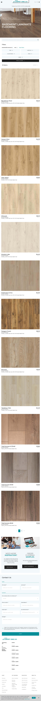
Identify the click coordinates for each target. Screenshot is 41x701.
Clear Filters (21, 47)
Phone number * (5, 602)
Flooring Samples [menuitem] (13, 681)
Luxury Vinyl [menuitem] (4, 680)
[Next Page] (24, 530)
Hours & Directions (4, 650)
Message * (4, 616)
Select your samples (29, 566)
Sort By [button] (34, 65)
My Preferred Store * (25, 609)
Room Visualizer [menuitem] (15, 678)
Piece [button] (29, 53)
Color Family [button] (10, 53)
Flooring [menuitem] (3, 678)
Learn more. (27, 699)
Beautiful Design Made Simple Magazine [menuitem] (14, 685)
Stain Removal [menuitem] (24, 678)
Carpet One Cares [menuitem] (34, 683)
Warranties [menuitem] (24, 687)
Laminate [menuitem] (4, 686)
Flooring (9, 18)
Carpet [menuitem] (3, 684)
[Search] (38, 39)
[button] (35, 2)
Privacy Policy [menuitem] (34, 690)
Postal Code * (4, 609)
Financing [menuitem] (4, 692)
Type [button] (10, 50)
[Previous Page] (17, 530)
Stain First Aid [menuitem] (24, 680)
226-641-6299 (27, 6)
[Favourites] (37, 2)
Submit (20, 633)
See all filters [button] (19, 60)
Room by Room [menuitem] (35, 680)
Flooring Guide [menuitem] (24, 682)
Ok (33, 697)
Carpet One (4, 18)
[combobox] (19, 39)
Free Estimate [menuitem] (4, 690)
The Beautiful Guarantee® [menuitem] (24, 685)
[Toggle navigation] (1, 2)
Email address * (24, 602)
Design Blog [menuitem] (14, 688)
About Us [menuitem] (33, 678)
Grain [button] (19, 57)
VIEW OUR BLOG (10, 567)
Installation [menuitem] (24, 689)
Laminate (15, 18)
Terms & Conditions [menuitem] (34, 688)
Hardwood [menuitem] (4, 682)
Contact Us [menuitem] (34, 685)
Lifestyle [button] (29, 50)
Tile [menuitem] (2, 688)
